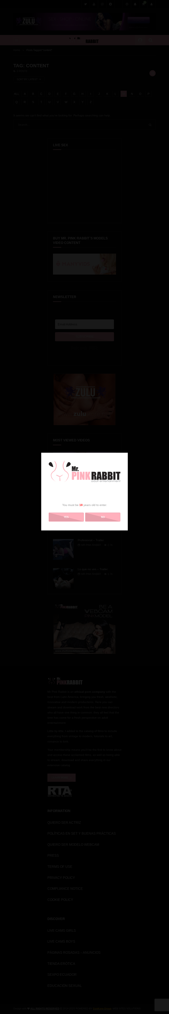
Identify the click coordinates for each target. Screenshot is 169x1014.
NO (103, 517)
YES (66, 517)
